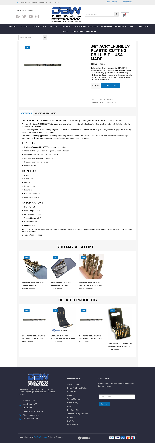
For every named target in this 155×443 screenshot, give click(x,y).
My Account (127, 2)
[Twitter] (24, 16)
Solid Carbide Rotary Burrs (112, 26)
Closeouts (65, 26)
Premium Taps (77, 31)
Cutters (24, 26)
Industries (143, 26)
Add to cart (110, 85)
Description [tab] (26, 113)
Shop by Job (91, 31)
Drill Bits (12, 26)
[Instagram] (37, 16)
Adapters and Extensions (85, 26)
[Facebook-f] (17, 16)
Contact (64, 31)
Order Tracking (111, 2)
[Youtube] (30, 16)
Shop (132, 26)
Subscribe (104, 403)
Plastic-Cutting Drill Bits (108, 102)
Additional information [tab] (46, 113)
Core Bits (53, 26)
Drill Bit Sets (38, 26)
